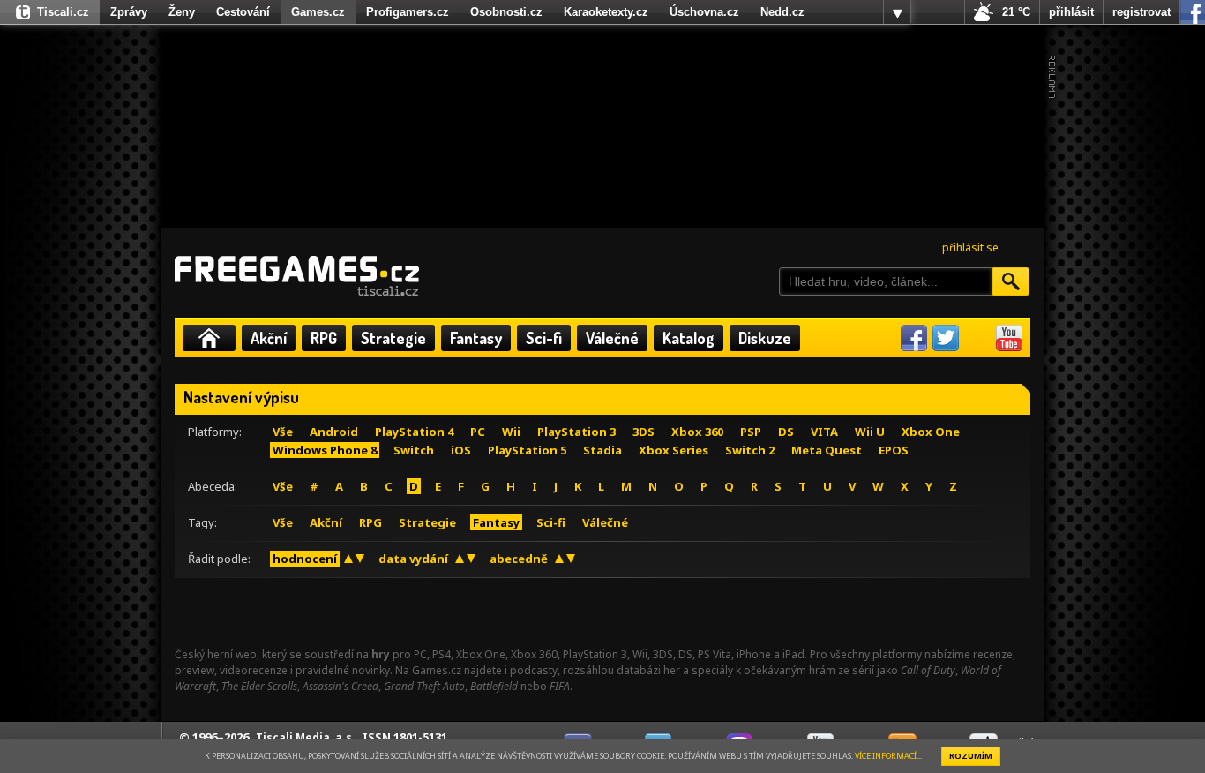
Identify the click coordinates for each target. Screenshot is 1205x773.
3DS (643, 431)
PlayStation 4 (414, 431)
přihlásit (1071, 12)
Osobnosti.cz (506, 12)
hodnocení (305, 559)
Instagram (977, 338)
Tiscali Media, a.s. (306, 737)
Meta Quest (826, 450)
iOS (461, 450)
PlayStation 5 (527, 450)
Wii (511, 431)
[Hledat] (1010, 281)
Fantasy (476, 338)
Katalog (688, 338)
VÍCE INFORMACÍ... (888, 756)
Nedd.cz (782, 12)
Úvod (209, 338)
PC (477, 431)
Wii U (870, 431)
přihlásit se (970, 247)
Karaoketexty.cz (606, 12)
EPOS (894, 450)
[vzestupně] (348, 558)
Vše (283, 431)
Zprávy (128, 12)
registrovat (1141, 12)
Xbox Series (673, 450)
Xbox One (931, 431)
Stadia (602, 450)
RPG (324, 338)
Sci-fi (544, 338)
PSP (750, 431)
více (897, 12)
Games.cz (318, 12)
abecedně (519, 559)
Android (334, 431)
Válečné (612, 338)
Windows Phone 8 (325, 450)
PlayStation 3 (576, 431)
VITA (824, 431)
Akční (269, 338)
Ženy (181, 12)
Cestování (243, 12)
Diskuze (764, 338)
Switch (413, 450)
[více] (897, 12)
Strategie (393, 338)
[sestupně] (360, 558)
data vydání (413, 559)
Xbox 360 (697, 431)
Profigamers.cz (407, 12)
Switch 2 (750, 450)
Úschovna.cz (704, 12)
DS (786, 431)
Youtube (1009, 338)
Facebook (914, 338)
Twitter (945, 338)
